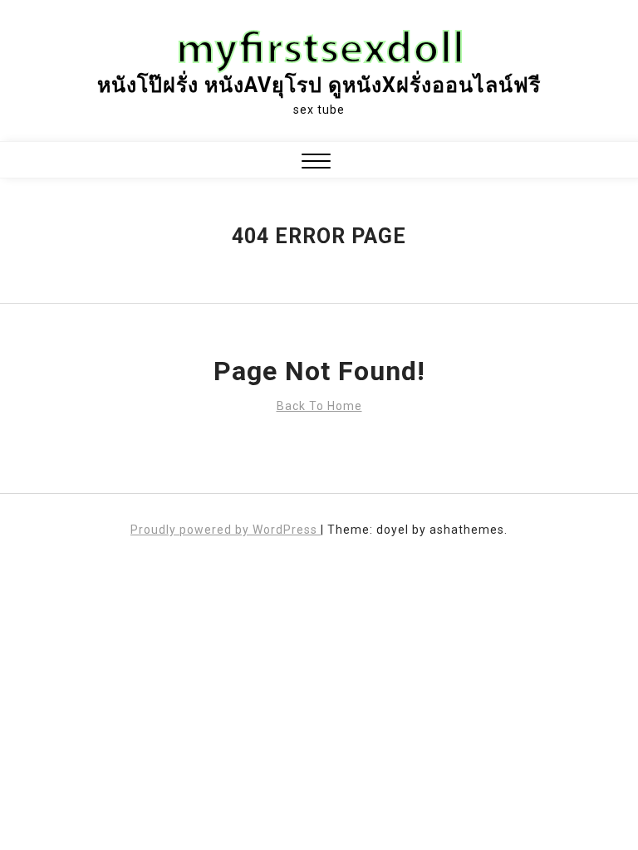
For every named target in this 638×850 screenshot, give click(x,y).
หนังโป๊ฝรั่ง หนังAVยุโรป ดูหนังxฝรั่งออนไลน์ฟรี (319, 85)
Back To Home (319, 406)
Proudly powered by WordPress (225, 529)
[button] (316, 163)
